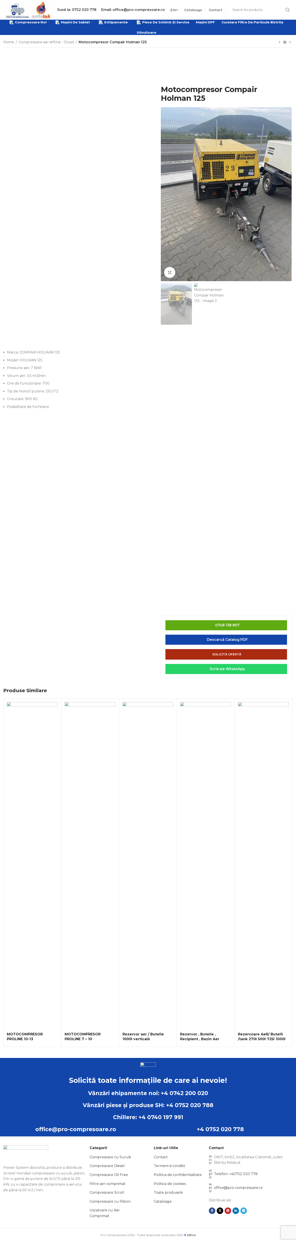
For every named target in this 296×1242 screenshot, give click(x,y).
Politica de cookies (170, 1184)
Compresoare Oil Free (109, 1175)
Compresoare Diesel (107, 1166)
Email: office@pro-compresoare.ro (133, 10)
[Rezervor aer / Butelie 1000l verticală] (148, 866)
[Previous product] (279, 42)
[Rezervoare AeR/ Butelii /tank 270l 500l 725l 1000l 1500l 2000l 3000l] (263, 866)
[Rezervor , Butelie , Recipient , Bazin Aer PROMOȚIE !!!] (205, 866)
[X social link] (220, 1210)
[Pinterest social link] (228, 1210)
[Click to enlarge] (169, 272)
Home (8, 42)
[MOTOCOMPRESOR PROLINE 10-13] (32, 866)
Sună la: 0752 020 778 (76, 10)
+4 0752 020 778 (220, 1129)
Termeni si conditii (169, 1166)
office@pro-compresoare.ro (75, 1129)
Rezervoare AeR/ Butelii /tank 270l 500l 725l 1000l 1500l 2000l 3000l (261, 1039)
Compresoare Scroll (107, 1192)
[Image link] (25, 1152)
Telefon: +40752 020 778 (236, 1174)
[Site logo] (27, 9)
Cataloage (163, 1201)
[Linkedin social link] (235, 1210)
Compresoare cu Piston (110, 1201)
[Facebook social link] (212, 1210)
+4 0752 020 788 (189, 1105)
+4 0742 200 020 (184, 1093)
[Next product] (290, 42)
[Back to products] (284, 42)
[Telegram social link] (243, 1210)
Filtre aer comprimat (108, 1184)
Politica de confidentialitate (178, 1175)
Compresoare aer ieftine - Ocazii (46, 42)
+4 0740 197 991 (160, 1117)
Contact (161, 1157)
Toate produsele (168, 1192)
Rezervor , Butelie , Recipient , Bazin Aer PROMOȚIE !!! (199, 1039)
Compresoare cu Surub (110, 1157)
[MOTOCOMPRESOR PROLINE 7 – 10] (90, 866)
